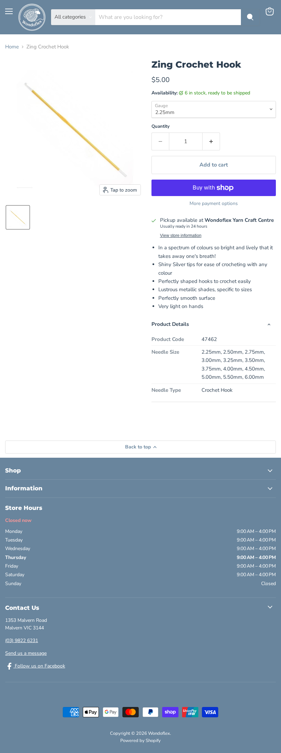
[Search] (250, 17)
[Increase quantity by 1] (211, 141)
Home (12, 47)
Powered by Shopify (140, 741)
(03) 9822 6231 (21, 640)
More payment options (214, 203)
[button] (17, 217)
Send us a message (26, 653)
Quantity (160, 126)
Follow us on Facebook (39, 666)
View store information (180, 235)
